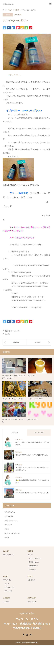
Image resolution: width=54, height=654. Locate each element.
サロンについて (8, 555)
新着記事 (15, 432)
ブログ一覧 (7, 580)
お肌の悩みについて (11, 520)
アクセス (6, 601)
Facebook (23, 634)
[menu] (50, 3)
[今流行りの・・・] (15, 342)
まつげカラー (33, 566)
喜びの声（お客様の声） (13, 533)
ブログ (7, 529)
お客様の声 (31, 580)
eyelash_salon (15, 331)
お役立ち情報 (9, 516)
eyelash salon (8, 3)
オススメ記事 (39, 432)
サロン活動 (8, 525)
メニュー (31, 555)
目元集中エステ (34, 562)
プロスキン (32, 569)
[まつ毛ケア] (39, 342)
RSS (30, 634)
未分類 (8, 15)
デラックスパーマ (35, 558)
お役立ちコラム (10, 512)
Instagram (27, 634)
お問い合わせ (32, 601)
